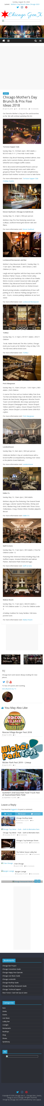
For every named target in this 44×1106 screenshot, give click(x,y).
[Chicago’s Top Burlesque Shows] (8, 839)
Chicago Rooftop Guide (24, 818)
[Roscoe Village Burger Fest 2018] (13, 712)
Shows (4, 1038)
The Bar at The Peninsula (10, 659)
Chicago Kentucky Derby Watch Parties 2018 (34, 655)
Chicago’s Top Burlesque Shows (27, 840)
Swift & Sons (27, 566)
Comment (36, 814)
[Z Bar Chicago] (7, 862)
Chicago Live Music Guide (11, 976)
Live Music (6, 1018)
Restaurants (6, 1028)
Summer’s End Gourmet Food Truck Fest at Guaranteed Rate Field (21, 793)
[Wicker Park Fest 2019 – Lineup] (22, 740)
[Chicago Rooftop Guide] (8, 817)
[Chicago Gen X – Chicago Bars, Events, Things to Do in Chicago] (3, 40)
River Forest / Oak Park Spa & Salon (14, 993)
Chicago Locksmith (9, 979)
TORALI (25, 353)
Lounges (5, 1025)
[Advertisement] (22, 68)
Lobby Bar (6, 1021)
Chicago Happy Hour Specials (12, 972)
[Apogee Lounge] (8, 870)
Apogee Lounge (20, 871)
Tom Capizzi (36, 1100)
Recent (23, 814)
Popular (9, 814)
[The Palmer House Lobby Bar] (8, 851)
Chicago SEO (14, 1100)
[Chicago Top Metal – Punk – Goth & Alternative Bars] (20, 828)
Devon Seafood (28, 229)
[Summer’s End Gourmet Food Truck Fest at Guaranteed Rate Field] (22, 770)
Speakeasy (6, 1042)
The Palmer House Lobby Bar (26, 852)
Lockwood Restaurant (31, 302)
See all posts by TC (9, 689)
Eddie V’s (26, 515)
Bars (4, 1008)
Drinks (4, 1011)
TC (16, 109)
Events (6, 93)
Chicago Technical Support (11, 989)
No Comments (23, 835)
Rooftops (5, 1032)
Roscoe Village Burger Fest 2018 (17, 732)
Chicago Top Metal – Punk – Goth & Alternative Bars (21, 833)
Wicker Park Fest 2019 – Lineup (16, 762)
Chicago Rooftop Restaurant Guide (14, 986)
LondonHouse (28, 464)
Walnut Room (27, 620)
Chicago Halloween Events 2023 (22, 4)
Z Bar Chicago (19, 864)
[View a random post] (40, 40)
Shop (4, 1035)
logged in (14, 809)
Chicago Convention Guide (11, 969)
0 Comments (34, 109)
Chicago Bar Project (9, 966)
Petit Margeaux (28, 416)
